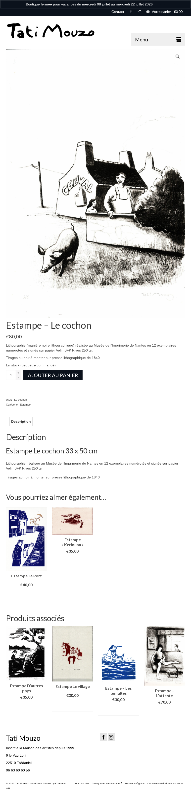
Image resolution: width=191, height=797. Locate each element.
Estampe (25, 404)
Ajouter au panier (53, 375)
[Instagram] (111, 737)
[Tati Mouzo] (95, 31)
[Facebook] (103, 737)
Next (180, 672)
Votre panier (167, 11)
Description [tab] (21, 421)
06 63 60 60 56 (18, 770)
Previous (10, 672)
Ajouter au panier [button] (26, 594)
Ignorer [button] (159, 4)
